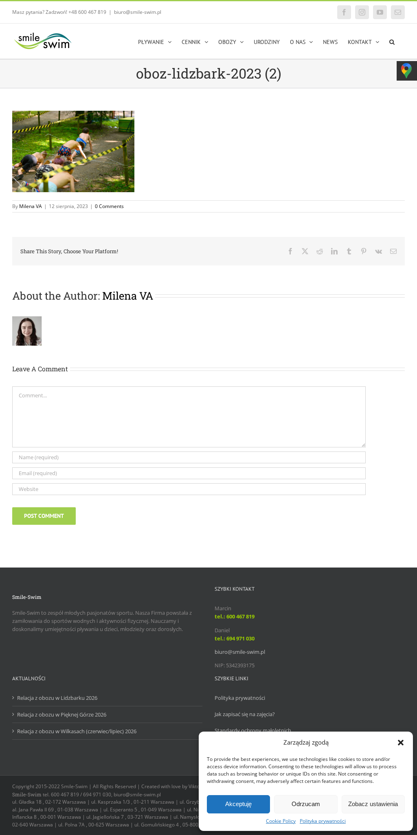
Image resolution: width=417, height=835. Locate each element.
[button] (401, 743)
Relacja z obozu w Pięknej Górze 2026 (61, 714)
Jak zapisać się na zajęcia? (245, 714)
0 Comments (109, 206)
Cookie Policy (281, 820)
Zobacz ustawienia (373, 803)
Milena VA (30, 206)
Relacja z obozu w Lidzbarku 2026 (57, 697)
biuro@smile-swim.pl (137, 12)
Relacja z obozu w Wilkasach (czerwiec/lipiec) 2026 (76, 731)
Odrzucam (306, 803)
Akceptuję (238, 803)
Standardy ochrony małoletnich (253, 730)
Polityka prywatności (323, 820)
